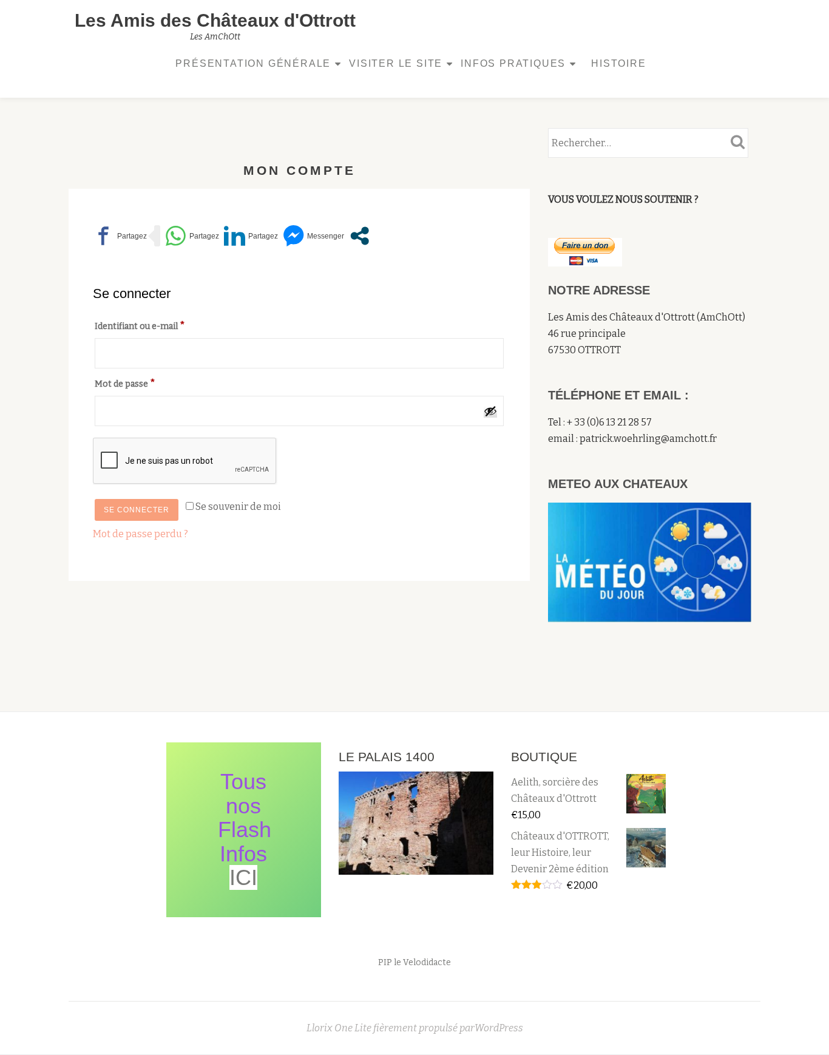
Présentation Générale (253, 63)
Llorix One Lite (339, 1028)
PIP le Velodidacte (414, 962)
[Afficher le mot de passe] (490, 411)
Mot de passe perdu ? (140, 534)
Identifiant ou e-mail (166, 325)
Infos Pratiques (513, 63)
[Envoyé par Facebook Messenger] (313, 235)
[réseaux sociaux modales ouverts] (359, 235)
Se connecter (136, 510)
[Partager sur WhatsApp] (192, 235)
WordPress (499, 1028)
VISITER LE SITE (395, 63)
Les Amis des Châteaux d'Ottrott (215, 20)
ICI (243, 877)
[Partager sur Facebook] (120, 235)
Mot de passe (151, 383)
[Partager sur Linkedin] (251, 235)
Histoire (618, 63)
